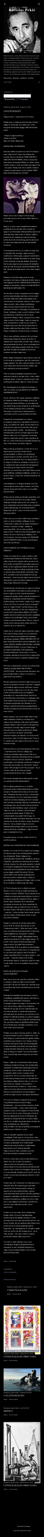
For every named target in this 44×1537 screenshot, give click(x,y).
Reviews (8, 78)
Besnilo (8, 1410)
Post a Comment (10, 1272)
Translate (24, 99)
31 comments (13, 1415)
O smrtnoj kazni (17, 1290)
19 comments (16, 1294)
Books (16, 78)
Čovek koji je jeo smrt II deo (20, 1485)
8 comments (13, 1360)
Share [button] (5, 1261)
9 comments (13, 1489)
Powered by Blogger (23, 1526)
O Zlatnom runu (14, 1395)
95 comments (13, 1399)
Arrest (23, 78)
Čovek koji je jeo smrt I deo (20, 1356)
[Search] (39, 3)
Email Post (12, 1261)
